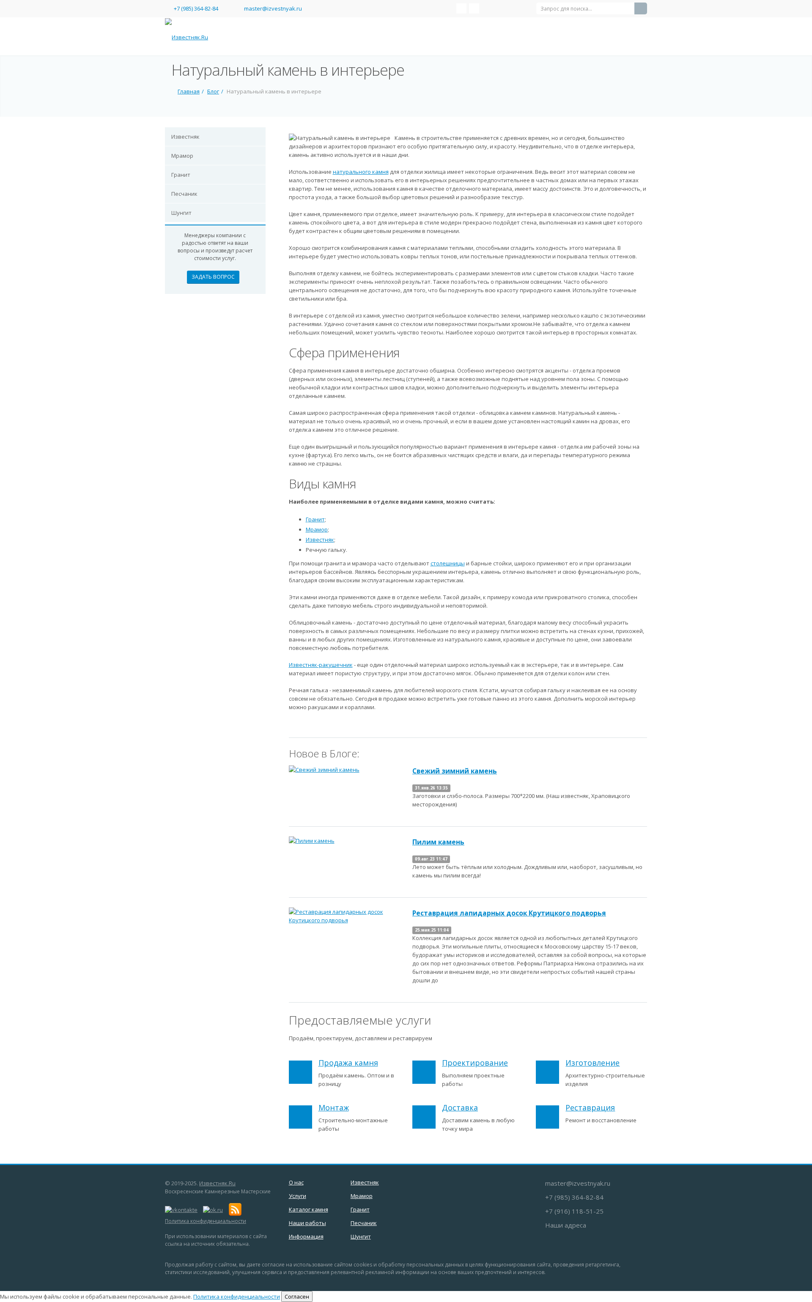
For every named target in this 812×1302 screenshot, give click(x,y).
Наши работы (307, 1223)
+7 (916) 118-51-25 (574, 1211)
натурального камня (361, 171)
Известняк (185, 136)
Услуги (297, 1196)
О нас (296, 1182)
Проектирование (475, 1063)
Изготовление (592, 1063)
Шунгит (181, 213)
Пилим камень (438, 842)
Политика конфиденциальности (205, 1221)
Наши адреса (565, 1225)
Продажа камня (348, 1063)
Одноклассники (474, 8)
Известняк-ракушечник (321, 665)
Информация (306, 1236)
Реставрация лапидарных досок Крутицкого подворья (509, 913)
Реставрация (590, 1107)
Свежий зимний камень (454, 771)
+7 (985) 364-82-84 (196, 8)
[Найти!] (640, 8)
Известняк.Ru (217, 1183)
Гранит (180, 174)
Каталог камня (308, 1209)
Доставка (460, 1107)
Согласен (297, 1296)
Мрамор (182, 155)
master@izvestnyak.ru (273, 8)
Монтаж (333, 1107)
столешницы (448, 563)
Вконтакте (461, 8)
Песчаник (184, 193)
